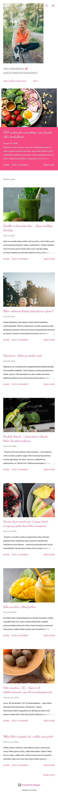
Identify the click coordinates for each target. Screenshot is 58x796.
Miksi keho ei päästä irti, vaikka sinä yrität (28, 736)
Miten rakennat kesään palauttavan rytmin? (28, 311)
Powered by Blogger (30, 785)
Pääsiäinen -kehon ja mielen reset (22, 355)
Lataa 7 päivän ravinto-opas (14, 81)
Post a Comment (20, 165)
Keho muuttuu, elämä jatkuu (19, 607)
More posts (49, 775)
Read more (49, 165)
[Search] (46, 4)
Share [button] (6, 165)
